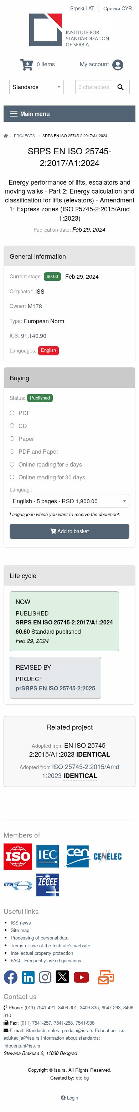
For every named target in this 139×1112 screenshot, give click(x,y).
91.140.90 (33, 335)
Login (72, 1097)
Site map (20, 930)
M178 (35, 306)
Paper (25, 438)
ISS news (21, 922)
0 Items (45, 64)
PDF (23, 413)
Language (21, 489)
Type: (16, 320)
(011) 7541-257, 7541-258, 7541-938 (57, 1022)
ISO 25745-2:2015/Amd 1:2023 (81, 771)
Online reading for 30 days (51, 477)
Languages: (23, 350)
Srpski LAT (82, 8)
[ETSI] (18, 884)
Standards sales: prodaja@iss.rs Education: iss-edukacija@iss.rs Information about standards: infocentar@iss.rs (65, 1038)
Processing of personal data (39, 937)
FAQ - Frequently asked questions (46, 960)
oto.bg (82, 1077)
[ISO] (18, 856)
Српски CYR (117, 8)
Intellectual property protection (42, 952)
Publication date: (52, 229)
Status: (17, 397)
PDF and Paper (37, 451)
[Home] (6, 135)
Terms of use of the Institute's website (50, 945)
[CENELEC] (107, 856)
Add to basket (72, 531)
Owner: (18, 305)
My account (95, 64)
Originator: (22, 291)
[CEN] (77, 856)
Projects (24, 135)
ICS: (14, 335)
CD (22, 426)
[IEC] (48, 856)
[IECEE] (48, 884)
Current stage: (26, 276)
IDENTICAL (93, 754)
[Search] (121, 87)
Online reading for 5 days (49, 464)
